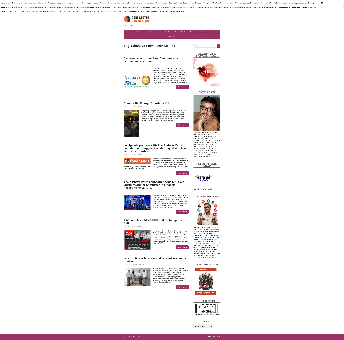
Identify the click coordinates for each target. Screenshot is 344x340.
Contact (172, 36)
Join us (159, 32)
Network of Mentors (208, 32)
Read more (181, 87)
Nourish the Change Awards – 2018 (146, 103)
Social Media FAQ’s (171, 32)
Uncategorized (137, 264)
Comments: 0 (139, 64)
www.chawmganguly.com (202, 157)
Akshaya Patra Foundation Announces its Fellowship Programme (151, 59)
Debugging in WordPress (211, 3)
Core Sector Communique (131, 336)
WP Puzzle (217, 336)
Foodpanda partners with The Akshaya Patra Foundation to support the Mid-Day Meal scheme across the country (156, 148)
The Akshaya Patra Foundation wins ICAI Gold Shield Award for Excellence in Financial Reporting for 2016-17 (154, 184)
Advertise (150, 32)
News (132, 64)
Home (132, 32)
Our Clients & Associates (189, 32)
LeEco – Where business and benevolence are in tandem (155, 259)
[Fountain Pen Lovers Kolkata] (203, 178)
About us (140, 32)
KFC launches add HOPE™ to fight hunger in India (153, 222)
